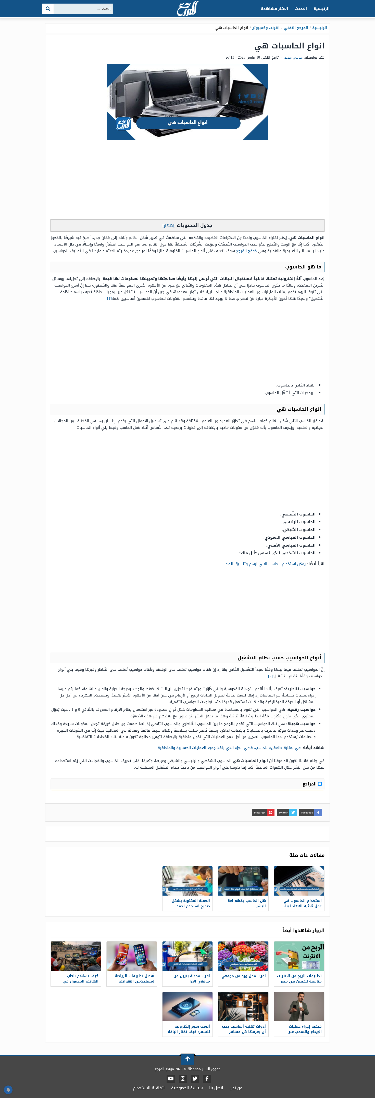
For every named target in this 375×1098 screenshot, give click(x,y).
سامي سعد (293, 57)
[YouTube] (171, 1079)
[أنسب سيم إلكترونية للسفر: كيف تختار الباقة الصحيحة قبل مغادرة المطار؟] (187, 1006)
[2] (270, 676)
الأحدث (301, 8)
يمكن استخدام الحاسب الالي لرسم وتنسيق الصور (265, 563)
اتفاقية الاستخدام (149, 1088)
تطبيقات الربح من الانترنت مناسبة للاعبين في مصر (299, 978)
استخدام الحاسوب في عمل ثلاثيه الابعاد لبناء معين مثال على (302, 906)
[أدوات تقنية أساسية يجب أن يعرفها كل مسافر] (243, 1006)
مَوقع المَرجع (246, 250)
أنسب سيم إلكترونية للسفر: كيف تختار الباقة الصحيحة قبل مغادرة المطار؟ (189, 1034)
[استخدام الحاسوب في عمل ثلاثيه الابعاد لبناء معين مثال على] (299, 881)
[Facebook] (207, 1079)
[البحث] (48, 9)
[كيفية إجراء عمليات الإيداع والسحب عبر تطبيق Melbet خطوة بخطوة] (299, 1006)
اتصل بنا (216, 1088)
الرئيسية (322, 8)
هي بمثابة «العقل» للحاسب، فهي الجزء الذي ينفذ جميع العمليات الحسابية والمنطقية (230, 747)
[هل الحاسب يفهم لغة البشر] (243, 881)
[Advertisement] (187, 181)
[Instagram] (183, 1079)
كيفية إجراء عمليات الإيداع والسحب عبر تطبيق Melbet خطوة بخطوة (304, 1034)
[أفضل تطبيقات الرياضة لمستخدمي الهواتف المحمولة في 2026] (132, 956)
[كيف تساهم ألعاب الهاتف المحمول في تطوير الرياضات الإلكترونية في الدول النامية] (76, 956)
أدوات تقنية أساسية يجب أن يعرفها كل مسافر (244, 1029)
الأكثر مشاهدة (274, 8)
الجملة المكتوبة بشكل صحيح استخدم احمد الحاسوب (191, 906)
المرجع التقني (296, 27)
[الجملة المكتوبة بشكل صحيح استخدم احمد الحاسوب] (187, 881)
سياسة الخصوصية (187, 1088)
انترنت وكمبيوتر (266, 27)
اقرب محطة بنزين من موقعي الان (191, 978)
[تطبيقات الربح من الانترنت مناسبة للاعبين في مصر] (299, 956)
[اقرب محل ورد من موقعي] (243, 956)
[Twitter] (195, 1079)
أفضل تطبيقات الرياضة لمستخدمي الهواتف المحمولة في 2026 (134, 981)
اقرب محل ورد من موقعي (243, 976)
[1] (109, 298)
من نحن (236, 1088)
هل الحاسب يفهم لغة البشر (247, 903)
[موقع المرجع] (187, 9)
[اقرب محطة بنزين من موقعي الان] (187, 956)
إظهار (169, 225)
